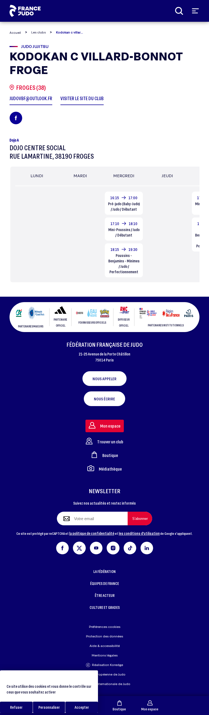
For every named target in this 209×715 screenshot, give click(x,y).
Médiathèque (110, 468)
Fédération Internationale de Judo (104, 684)
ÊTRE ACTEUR (105, 595)
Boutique (119, 709)
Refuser (16, 707)
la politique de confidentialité (91, 533)
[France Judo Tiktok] (130, 547)
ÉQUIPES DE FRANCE (104, 583)
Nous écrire (104, 398)
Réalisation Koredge (107, 665)
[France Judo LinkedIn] (146, 547)
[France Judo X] (79, 547)
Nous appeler (104, 378)
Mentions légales (105, 655)
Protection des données (104, 636)
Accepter (82, 707)
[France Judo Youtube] (96, 547)
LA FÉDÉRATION (104, 571)
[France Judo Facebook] (62, 547)
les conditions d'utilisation (139, 533)
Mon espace (149, 709)
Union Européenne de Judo (104, 674)
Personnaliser (49, 707)
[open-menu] (195, 11)
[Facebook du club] (16, 118)
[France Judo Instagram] (113, 547)
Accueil (15, 32)
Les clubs (38, 32)
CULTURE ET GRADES (105, 607)
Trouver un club (110, 441)
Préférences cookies (104, 626)
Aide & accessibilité (105, 646)
